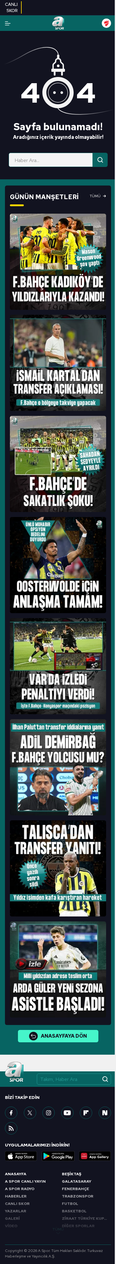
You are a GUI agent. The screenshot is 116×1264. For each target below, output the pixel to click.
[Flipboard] (86, 1113)
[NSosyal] (105, 1113)
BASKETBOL (74, 1211)
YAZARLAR (15, 1211)
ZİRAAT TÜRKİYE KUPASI (86, 1218)
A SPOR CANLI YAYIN (25, 1181)
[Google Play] (58, 1156)
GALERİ (12, 1218)
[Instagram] (48, 1113)
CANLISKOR (11, 7)
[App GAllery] (95, 1156)
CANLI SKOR (17, 1203)
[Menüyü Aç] (8, 23)
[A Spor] (58, 23)
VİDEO (11, 1225)
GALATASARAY (76, 1181)
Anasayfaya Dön (64, 1036)
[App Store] (21, 1156)
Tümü (95, 196)
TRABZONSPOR (77, 1196)
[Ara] (100, 160)
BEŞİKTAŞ (71, 1174)
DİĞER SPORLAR (78, 1225)
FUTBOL (70, 1203)
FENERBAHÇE (75, 1188)
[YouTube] (67, 1113)
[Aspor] (58, 262)
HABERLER (16, 1196)
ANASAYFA (15, 1174)
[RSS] (11, 1128)
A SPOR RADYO (19, 1188)
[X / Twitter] (30, 1113)
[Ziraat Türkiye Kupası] (106, 23)
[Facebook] (11, 1113)
